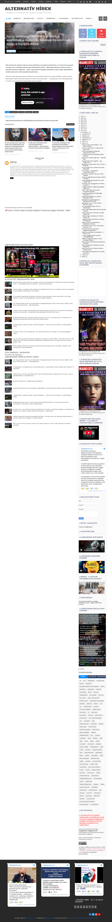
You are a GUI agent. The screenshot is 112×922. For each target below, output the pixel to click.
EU (6, 130)
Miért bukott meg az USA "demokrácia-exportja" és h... (93, 226)
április (83, 256)
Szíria (81, 781)
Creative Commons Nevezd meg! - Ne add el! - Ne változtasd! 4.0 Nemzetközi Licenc (92, 850)
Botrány (82, 703)
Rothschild (90, 773)
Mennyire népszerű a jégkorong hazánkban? (28, 381)
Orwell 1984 (94, 764)
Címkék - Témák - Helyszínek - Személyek (83, 677)
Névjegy (63, 1)
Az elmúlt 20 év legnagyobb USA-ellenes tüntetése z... (93, 184)
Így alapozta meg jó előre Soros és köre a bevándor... (94, 165)
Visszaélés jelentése (85, 672)
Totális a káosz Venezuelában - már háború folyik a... (92, 145)
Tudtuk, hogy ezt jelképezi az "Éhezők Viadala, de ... (92, 216)
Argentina (91, 689)
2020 (82, 123)
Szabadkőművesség (85, 778)
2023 (82, 118)
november (85, 134)
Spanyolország (84, 775)
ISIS (92, 735)
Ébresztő (97, 796)
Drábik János (97, 709)
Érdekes (88, 18)
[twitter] (81, 1)
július (83, 141)
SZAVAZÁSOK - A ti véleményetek (101, 677)
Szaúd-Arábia (98, 778)
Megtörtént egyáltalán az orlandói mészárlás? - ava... (91, 197)
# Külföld (21, 112)
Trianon (96, 784)
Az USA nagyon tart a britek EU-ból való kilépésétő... (93, 168)
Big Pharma (93, 695)
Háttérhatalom (77, 18)
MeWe (56, 1)
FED (81, 721)
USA (100, 790)
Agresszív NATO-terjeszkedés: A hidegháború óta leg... (91, 223)
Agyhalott (89, 683)
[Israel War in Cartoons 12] (14, 354)
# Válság (36, 112)
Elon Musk (83, 715)
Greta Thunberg (84, 732)
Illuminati (83, 738)
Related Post (10, 124)
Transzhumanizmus (85, 784)
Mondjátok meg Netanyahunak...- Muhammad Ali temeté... (91, 200)
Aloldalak (92, 676)
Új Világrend (94, 804)
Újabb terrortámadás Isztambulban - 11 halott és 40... (93, 232)
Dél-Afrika (83, 712)
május (84, 255)
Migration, (33, 48)
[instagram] (102, 1)
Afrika (81, 683)
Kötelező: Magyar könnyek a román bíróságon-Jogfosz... (92, 239)
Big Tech (101, 695)
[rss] (96, 1)
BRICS (90, 692)
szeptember (85, 138)
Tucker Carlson (84, 787)
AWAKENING (91, 680)
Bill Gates (83, 698)
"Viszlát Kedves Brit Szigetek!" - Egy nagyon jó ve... (92, 161)
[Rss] (105, 914)
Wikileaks (89, 796)
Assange (98, 689)
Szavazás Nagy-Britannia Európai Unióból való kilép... (93, 177)
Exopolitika (83, 718)
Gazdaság (94, 724)
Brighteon (49, 1)
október (84, 136)
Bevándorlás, (23, 48)
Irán (81, 741)
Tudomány (94, 787)
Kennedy (98, 744)
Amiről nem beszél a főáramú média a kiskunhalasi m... (92, 249)
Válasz (11, 178)
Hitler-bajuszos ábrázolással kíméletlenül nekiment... (93, 242)
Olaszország (97, 761)
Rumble (41, 1)
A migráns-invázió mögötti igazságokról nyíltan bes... (93, 187)
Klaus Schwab (84, 747)
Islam (86, 741)
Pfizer (82, 770)
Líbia (81, 752)
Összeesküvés (63, 18)
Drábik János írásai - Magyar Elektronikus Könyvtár (90, 603)
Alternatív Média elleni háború (89, 686)
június (83, 143)
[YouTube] (102, 914)
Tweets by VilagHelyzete (85, 527)
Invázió (95, 738)
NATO (101, 755)
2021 (82, 122)
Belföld (96, 692)
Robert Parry (96, 770)
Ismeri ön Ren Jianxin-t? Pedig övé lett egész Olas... (92, 148)
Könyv (81, 750)
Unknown (13, 162)
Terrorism (88, 781)
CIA (80, 706)
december (85, 132)
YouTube (33, 1)
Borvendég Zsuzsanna (97, 701)
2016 (82, 130)
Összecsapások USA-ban (87, 801)
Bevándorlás (50, 18)
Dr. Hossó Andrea (85, 709)
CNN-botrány (88, 706)
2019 (82, 125)
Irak (101, 738)
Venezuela (97, 793)
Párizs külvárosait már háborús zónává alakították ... (93, 245)
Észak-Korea (90, 798)
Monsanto (95, 755)
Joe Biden (82, 744)
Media (81, 755)
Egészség (94, 712)
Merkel (87, 755)
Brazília (89, 703)
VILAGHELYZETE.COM (31, 918)
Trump (102, 784)
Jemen (97, 741)
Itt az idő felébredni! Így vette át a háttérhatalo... (91, 207)
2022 (82, 120)
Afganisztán (100, 680)
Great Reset (95, 729)
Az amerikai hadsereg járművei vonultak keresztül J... (93, 252)
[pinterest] (87, 1)
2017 (82, 129)
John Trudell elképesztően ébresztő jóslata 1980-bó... (94, 210)
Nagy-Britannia (84, 758)
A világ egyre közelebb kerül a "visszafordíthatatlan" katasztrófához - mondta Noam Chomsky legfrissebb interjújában (39, 145)
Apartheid (83, 689)
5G (80, 680)
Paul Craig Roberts (94, 767)
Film (93, 721)
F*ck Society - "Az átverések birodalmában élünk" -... (90, 171)
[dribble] (93, 1)
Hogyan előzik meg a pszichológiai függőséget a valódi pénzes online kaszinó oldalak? (43, 388)
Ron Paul (82, 773)
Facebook (25, 1)
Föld (31, 130)
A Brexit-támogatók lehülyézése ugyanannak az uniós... (91, 152)
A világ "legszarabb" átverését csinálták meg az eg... (93, 213)
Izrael (92, 741)
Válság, (38, 48)
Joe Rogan (91, 744)
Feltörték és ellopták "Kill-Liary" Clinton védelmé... (93, 174)
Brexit (96, 703)
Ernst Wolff (99, 715)
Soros (98, 773)
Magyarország (29, 18)
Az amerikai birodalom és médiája (88, 601)
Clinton (96, 706)
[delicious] (105, 1)
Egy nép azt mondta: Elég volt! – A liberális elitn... (94, 158)
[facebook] (78, 1)
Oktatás (88, 761)
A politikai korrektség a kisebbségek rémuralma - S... (92, 194)
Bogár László (84, 701)
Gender (101, 724)
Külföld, (29, 48)
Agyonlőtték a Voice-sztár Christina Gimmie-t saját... (92, 203)
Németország (95, 758)
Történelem (83, 790)
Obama (81, 761)
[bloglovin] (90, 1)
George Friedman (85, 729)
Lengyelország (97, 750)
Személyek (16, 18)
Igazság (97, 735)
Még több (71, 124)
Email (69, 1)
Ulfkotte (89, 793)
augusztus (85, 139)
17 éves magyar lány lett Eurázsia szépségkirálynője (91, 236)
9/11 (84, 680)
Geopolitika (92, 726)
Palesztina (83, 767)
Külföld (40, 18)
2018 (82, 127)
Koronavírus (94, 747)
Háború (56, 130)
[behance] (99, 1)
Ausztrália (83, 692)
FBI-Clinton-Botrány (95, 718)
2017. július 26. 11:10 (15, 163)
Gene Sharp (83, 726)
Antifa (102, 686)
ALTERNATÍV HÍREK (28, 9)
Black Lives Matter (93, 698)
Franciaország (84, 724)
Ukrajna (82, 793)
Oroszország (84, 764)
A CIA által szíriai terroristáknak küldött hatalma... (93, 155)
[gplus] (84, 1)
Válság (82, 796)
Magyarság (99, 752)
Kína (101, 747)
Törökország (93, 790)
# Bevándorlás (14, 112)
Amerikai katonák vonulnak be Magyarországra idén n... (90, 229)
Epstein (90, 715)
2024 (82, 116)
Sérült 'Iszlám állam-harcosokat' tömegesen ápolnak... (91, 190)
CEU (101, 703)
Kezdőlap (17, 1)
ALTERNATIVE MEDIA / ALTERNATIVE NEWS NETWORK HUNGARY (82, 918)
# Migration (29, 112)
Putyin (88, 770)
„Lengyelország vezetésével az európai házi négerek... (93, 219)
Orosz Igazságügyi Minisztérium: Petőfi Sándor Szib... (93, 181)
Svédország (95, 775)
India (89, 738)
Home (9, 18)
